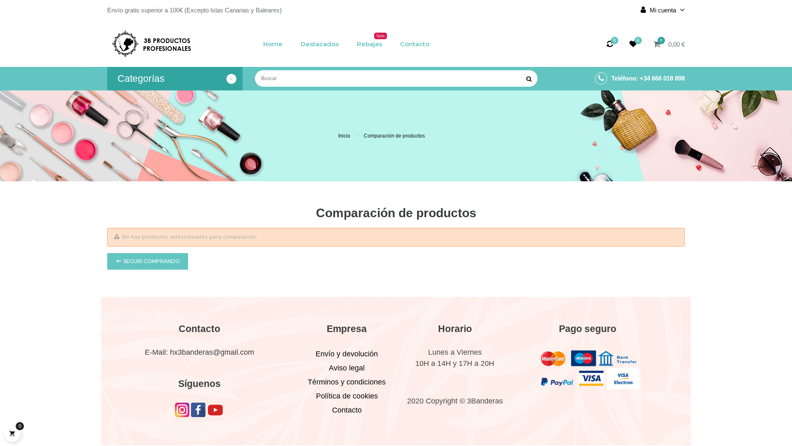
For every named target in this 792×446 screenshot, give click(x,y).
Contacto (347, 410)
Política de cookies (347, 396)
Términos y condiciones (347, 382)
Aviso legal (347, 368)
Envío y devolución (347, 354)
